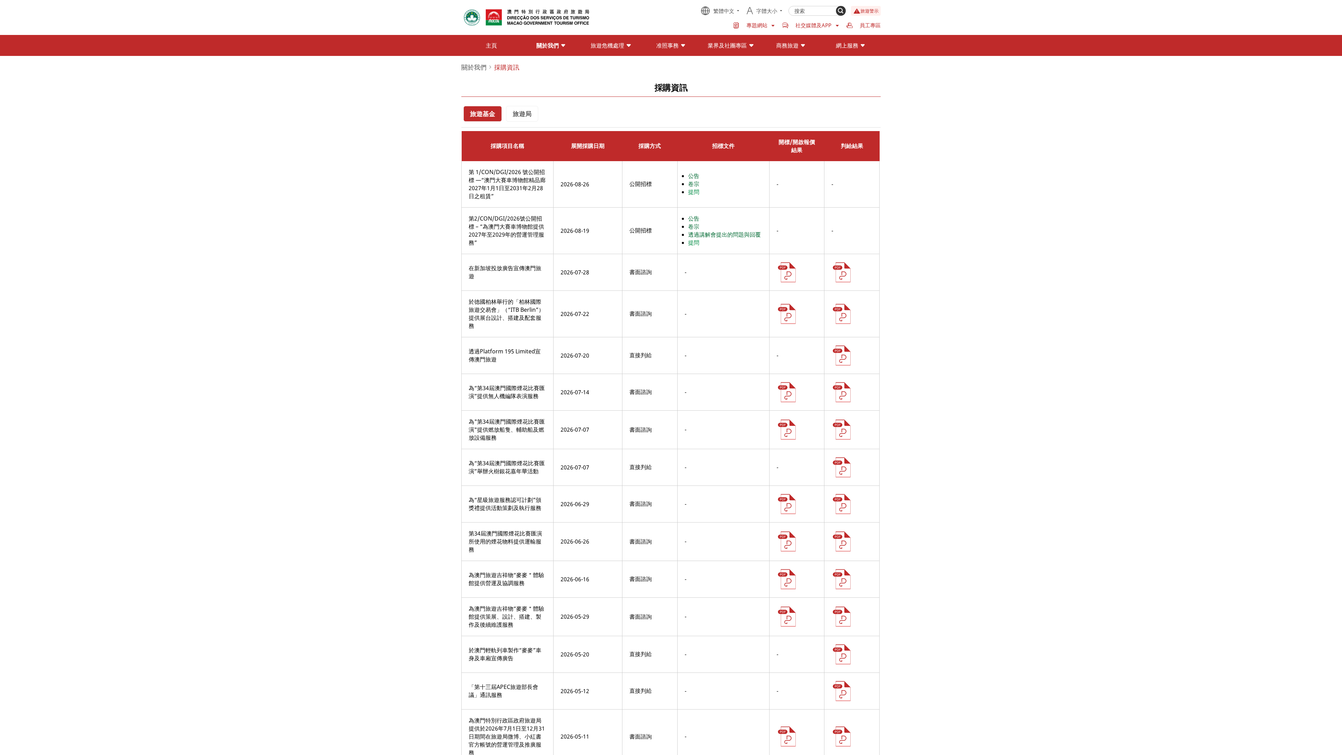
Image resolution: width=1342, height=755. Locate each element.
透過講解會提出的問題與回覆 (724, 234)
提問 (693, 192)
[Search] (841, 11)
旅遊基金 (482, 113)
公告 (693, 176)
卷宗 (693, 184)
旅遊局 (522, 113)
